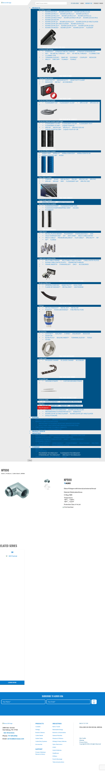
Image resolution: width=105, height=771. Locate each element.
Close (29, 460)
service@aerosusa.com (15, 739)
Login (82, 3)
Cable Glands (39, 735)
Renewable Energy (57, 729)
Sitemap (81, 740)
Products (8, 473)
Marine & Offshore (57, 738)
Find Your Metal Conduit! (68, 119)
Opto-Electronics (57, 744)
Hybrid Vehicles (57, 750)
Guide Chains (39, 738)
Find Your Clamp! (65, 98)
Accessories (38, 744)
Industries (57, 724)
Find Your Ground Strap (68, 397)
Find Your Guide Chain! (67, 377)
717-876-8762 (75, 3)
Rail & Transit (56, 726)
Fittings (37, 729)
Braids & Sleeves (40, 732)
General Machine (57, 735)
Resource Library (40, 754)
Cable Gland (16, 473)
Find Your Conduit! (49, 149)
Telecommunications (58, 762)
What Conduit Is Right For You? (54, 47)
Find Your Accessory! (66, 356)
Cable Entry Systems (41, 741)
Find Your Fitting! (65, 76)
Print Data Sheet (68, 507)
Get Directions (9, 733)
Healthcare (55, 753)
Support (38, 749)
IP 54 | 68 (77, 504)
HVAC (54, 747)
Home (3, 473)
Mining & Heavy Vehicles (59, 741)
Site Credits (82, 738)
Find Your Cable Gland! (67, 256)
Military (54, 756)
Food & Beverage (57, 759)
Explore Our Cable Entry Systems (71, 281)
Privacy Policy (83, 742)
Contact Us (88, 3)
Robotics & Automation (59, 732)
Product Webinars (40, 752)
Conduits (38, 726)
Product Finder (98, 3)
